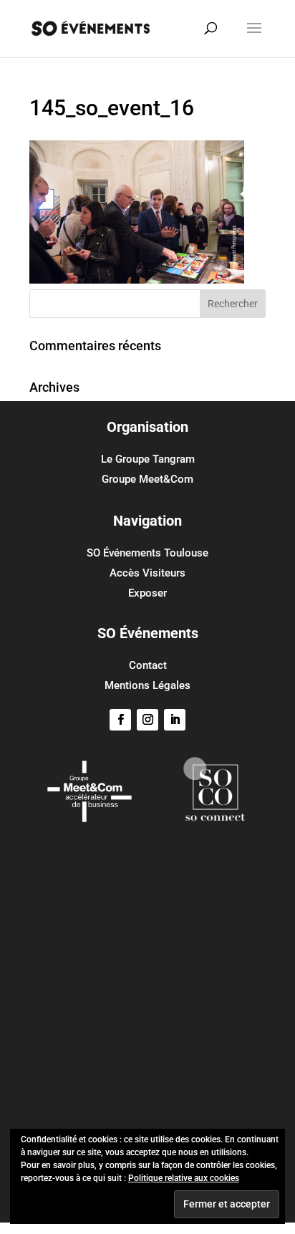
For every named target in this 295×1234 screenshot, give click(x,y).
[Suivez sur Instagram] (147, 720)
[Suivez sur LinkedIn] (174, 720)
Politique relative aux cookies (183, 1178)
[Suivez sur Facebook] (120, 720)
